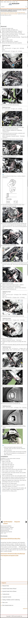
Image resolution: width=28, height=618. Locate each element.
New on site (4, 602)
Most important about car (7, 605)
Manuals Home (5, 585)
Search (16, 1)
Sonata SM (8, 1)
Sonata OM (5, 1)
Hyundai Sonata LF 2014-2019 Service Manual (9, 12)
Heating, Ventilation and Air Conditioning (11, 599)
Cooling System (5, 594)
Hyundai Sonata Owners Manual (9, 588)
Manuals (2, 1)
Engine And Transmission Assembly (10, 13)
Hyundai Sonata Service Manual (9, 591)
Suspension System (6, 596)
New (10, 1)
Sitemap (14, 1)
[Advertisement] (14, 20)
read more (25, 608)
